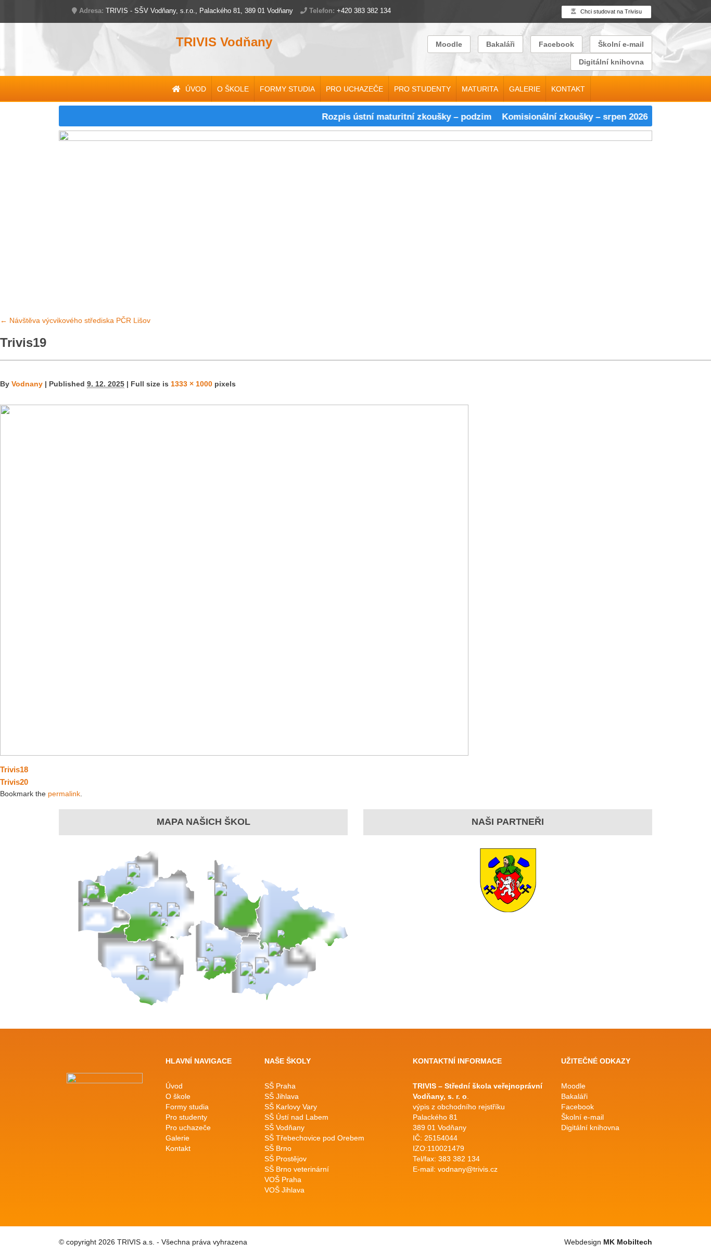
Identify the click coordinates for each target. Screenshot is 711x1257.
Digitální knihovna (611, 62)
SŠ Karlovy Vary (290, 1107)
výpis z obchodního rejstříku (459, 1107)
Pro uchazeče (354, 89)
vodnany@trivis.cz (468, 1169)
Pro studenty (422, 89)
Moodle (449, 44)
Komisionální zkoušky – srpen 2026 (557, 117)
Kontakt (568, 89)
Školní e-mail (621, 44)
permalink (64, 793)
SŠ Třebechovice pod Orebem (314, 1138)
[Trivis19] (234, 579)
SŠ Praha (280, 1086)
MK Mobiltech (627, 1242)
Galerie (524, 89)
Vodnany (27, 384)
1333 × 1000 (191, 384)
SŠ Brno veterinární (296, 1169)
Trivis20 (14, 781)
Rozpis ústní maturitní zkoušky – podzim (389, 117)
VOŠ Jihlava (284, 1190)
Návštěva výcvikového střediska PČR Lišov (75, 320)
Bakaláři (500, 44)
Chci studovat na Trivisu (610, 11)
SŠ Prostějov (285, 1159)
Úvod (194, 89)
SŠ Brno (277, 1148)
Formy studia (287, 89)
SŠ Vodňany (284, 1127)
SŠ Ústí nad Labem (296, 1117)
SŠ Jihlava (281, 1096)
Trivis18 (14, 769)
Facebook (556, 44)
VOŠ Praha (282, 1179)
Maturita (480, 89)
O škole (233, 89)
